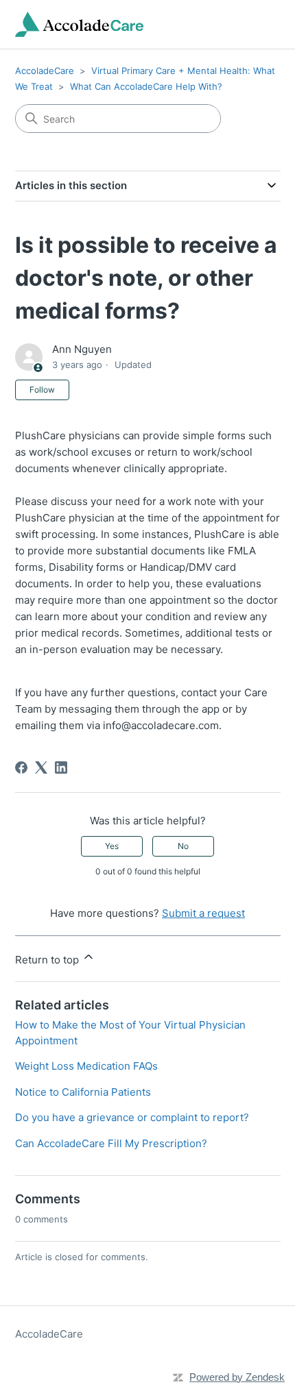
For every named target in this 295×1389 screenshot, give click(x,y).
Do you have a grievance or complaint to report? (132, 1117)
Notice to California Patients (83, 1091)
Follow (42, 389)
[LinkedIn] (61, 767)
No (183, 846)
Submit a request (203, 913)
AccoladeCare (44, 70)
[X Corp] (41, 767)
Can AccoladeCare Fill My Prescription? (111, 1143)
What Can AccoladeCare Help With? (146, 86)
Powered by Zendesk (237, 1377)
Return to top (48, 959)
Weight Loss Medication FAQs (86, 1065)
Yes (112, 846)
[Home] (79, 24)
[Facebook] (21, 767)
